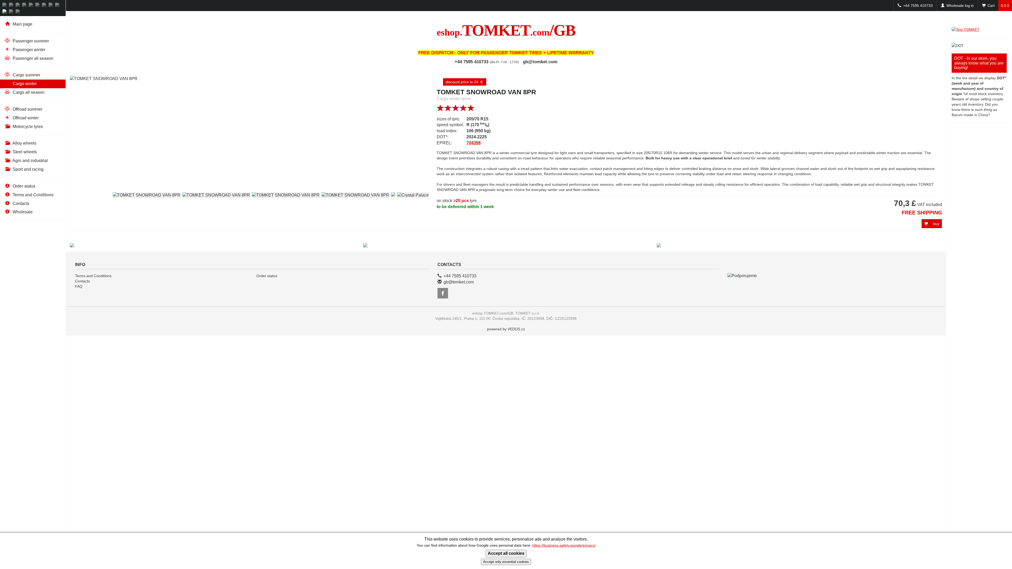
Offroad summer (27, 109)
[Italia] (58, 5)
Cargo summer (26, 75)
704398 (473, 143)
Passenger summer (30, 41)
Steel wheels (24, 152)
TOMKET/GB (506, 30)
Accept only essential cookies (506, 562)
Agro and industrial (30, 160)
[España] (18, 12)
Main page (22, 24)
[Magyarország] (31, 5)
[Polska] (51, 5)
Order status (23, 186)
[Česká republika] (18, 5)
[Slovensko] (25, 5)
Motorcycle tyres (27, 126)
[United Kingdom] (5, 12)
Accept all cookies (506, 553)
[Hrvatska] (38, 5)
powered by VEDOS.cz (506, 329)
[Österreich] (11, 5)
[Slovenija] (44, 5)
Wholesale (22, 212)
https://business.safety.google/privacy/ (564, 545)
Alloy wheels (24, 143)
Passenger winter (28, 49)
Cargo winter (24, 83)
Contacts (20, 203)
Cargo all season (28, 92)
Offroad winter (25, 118)
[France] (11, 12)
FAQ (78, 286)
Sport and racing (27, 169)
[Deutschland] (5, 5)
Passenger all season (32, 58)
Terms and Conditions (32, 195)
